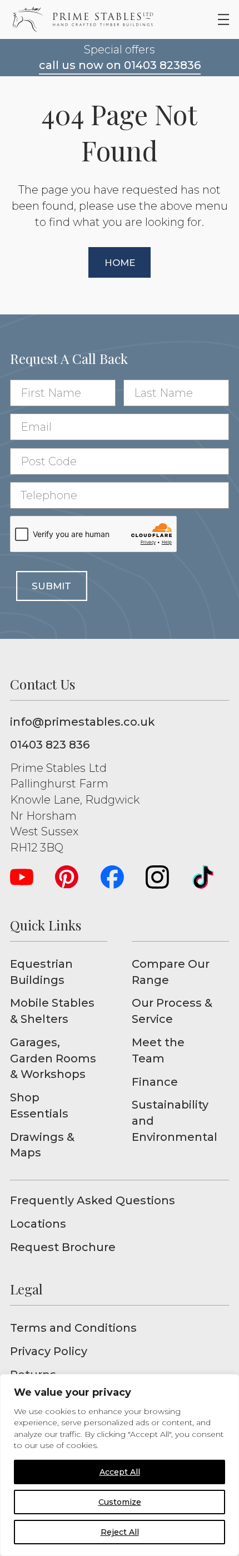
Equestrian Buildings (41, 972)
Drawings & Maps (42, 1145)
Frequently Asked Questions (92, 1200)
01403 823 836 (49, 744)
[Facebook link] (112, 877)
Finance (155, 1082)
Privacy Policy (48, 1351)
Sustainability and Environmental (174, 1120)
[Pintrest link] (66, 877)
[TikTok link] (203, 877)
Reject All (120, 1532)
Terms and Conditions (73, 1328)
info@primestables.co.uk (82, 721)
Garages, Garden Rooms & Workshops (53, 1058)
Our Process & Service (172, 1011)
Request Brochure (63, 1247)
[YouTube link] (21, 877)
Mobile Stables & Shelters (52, 1011)
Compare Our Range (171, 972)
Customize (119, 1502)
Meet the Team (158, 1050)
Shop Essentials (39, 1105)
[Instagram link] (157, 877)
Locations (38, 1223)
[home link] (82, 19)
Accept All (119, 1472)
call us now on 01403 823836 (120, 65)
